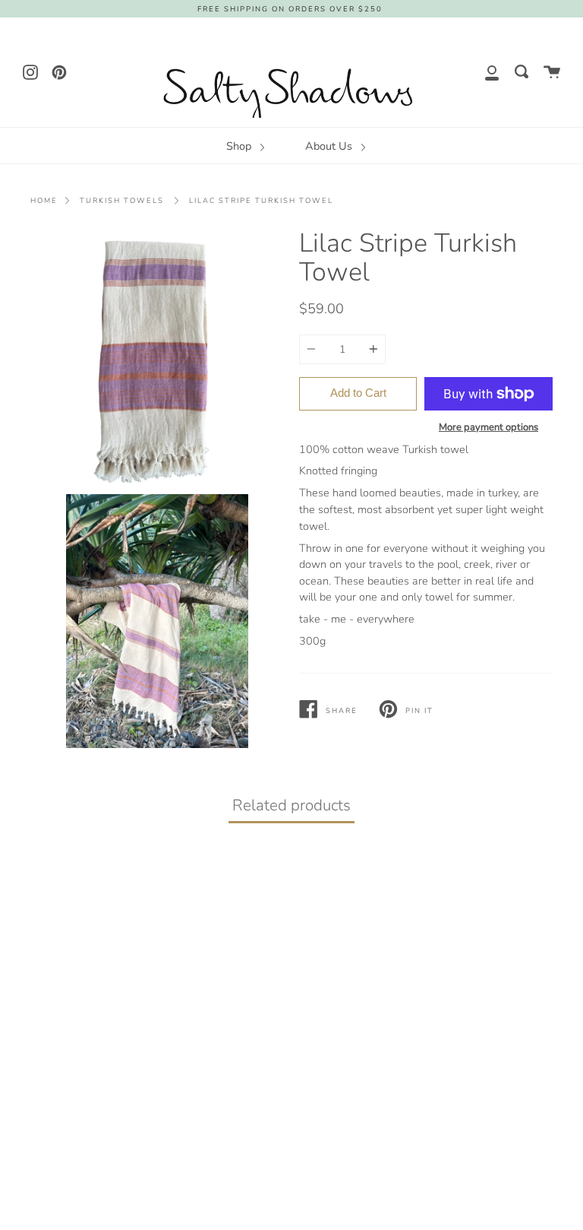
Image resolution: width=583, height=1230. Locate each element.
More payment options (488, 427)
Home (44, 200)
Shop (240, 146)
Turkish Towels (122, 200)
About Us (330, 146)
